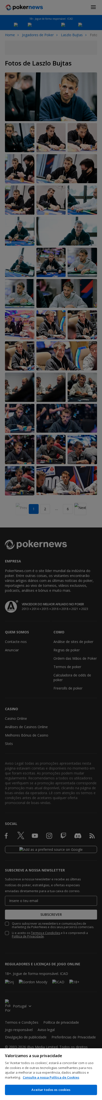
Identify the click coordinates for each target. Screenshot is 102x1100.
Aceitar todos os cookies (50, 1089)
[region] (51, 1074)
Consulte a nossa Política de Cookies (51, 1077)
